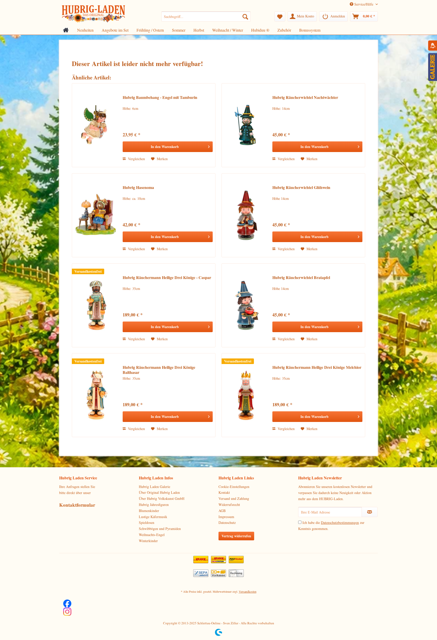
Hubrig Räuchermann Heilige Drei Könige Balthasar (159, 370)
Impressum (226, 516)
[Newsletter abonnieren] (370, 512)
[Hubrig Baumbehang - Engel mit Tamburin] (96, 125)
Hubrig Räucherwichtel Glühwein (301, 187)
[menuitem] (206, 16)
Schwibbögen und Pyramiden (160, 528)
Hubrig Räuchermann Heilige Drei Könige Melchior (316, 367)
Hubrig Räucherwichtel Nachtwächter (305, 97)
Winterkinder (148, 540)
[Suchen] (245, 16)
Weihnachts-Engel (152, 534)
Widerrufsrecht (229, 504)
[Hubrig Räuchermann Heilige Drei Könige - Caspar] (96, 305)
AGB (222, 510)
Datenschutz (227, 522)
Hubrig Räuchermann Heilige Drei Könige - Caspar (167, 277)
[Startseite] (66, 30)
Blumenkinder (149, 510)
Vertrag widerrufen (236, 536)
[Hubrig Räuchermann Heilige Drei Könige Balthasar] (96, 395)
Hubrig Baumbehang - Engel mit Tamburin (160, 97)
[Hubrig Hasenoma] (96, 215)
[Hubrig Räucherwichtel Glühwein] (245, 215)
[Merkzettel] (279, 16)
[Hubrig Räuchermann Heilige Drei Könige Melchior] (245, 395)
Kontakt (224, 492)
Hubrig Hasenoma (138, 187)
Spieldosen (146, 522)
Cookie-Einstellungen (234, 486)
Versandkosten (247, 591)
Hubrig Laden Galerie (154, 486)
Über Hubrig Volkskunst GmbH (161, 498)
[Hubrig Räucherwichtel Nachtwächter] (245, 125)
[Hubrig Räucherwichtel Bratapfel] (245, 305)
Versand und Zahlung (234, 498)
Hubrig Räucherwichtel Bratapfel (301, 277)
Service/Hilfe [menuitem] (363, 4)
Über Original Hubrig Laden (159, 492)
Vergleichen (136, 158)
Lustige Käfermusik (153, 516)
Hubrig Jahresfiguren (154, 504)
